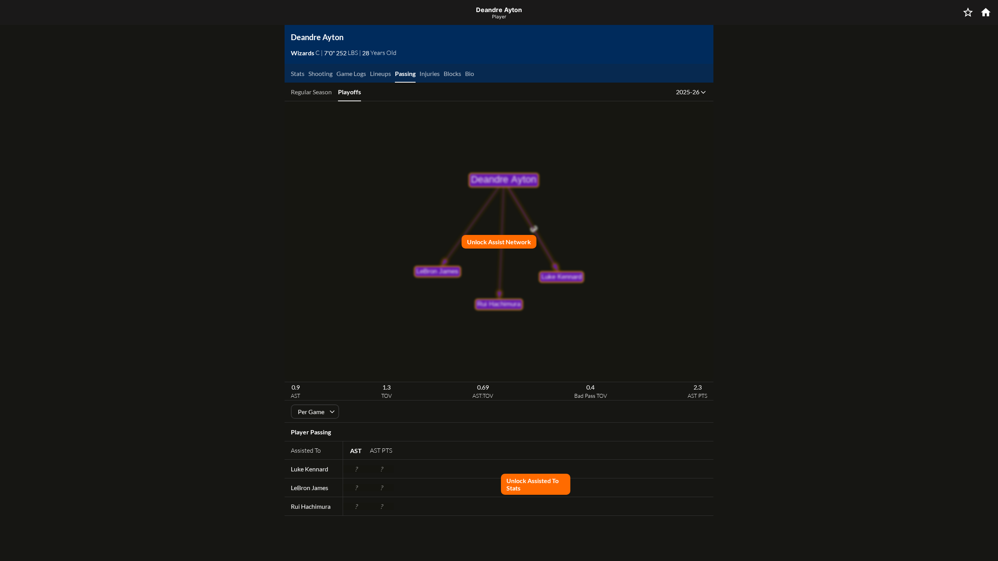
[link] (303, 52)
